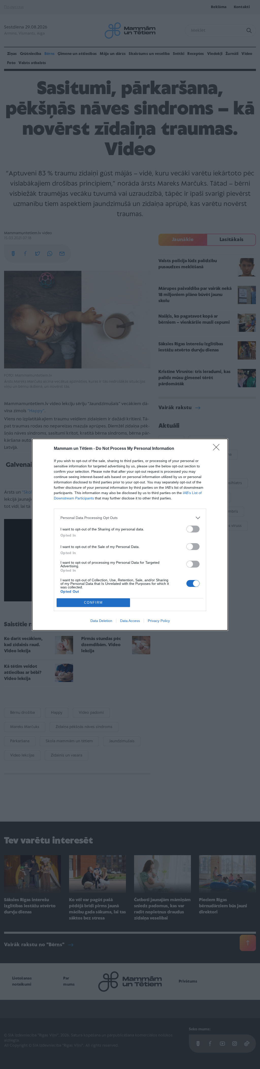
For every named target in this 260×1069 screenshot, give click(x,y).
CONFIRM (93, 602)
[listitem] (130, 518)
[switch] (193, 529)
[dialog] (130, 534)
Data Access (130, 621)
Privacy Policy (159, 621)
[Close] (218, 449)
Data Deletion (101, 621)
